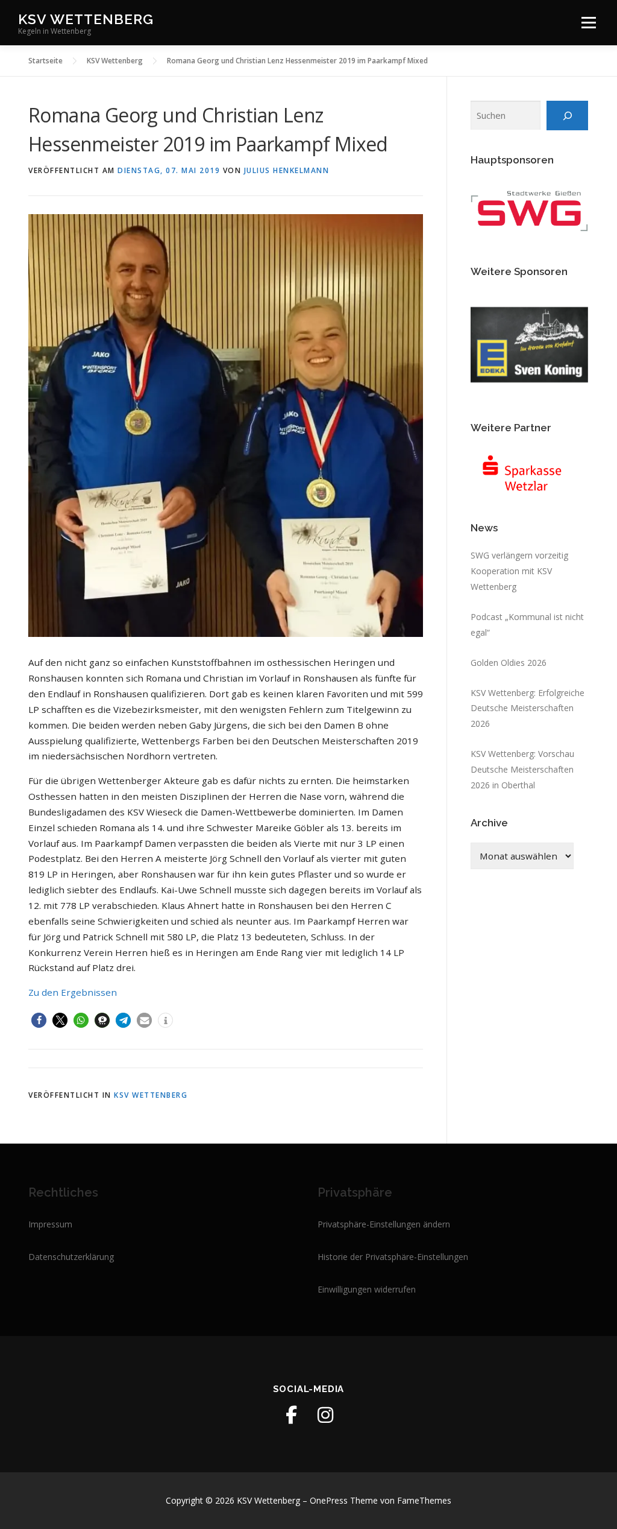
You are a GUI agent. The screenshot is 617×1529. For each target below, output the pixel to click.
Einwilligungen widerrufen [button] (367, 1289)
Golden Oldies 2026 (509, 662)
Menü (588, 22)
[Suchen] (567, 115)
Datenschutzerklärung (71, 1256)
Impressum (50, 1224)
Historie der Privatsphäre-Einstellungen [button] (393, 1256)
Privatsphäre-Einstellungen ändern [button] (384, 1224)
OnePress (329, 1500)
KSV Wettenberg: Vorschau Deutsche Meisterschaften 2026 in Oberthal (522, 769)
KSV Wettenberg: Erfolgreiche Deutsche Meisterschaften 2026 (527, 708)
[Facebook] (292, 1415)
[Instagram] (325, 1415)
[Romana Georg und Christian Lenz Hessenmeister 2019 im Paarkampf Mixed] (225, 425)
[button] (38, 1020)
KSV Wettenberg (86, 18)
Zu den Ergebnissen (72, 992)
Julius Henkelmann (287, 170)
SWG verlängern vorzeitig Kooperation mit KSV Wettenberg (519, 570)
